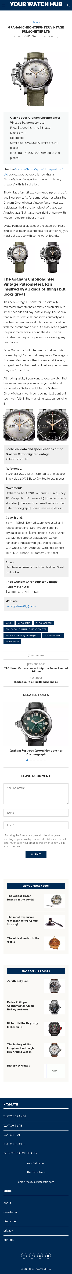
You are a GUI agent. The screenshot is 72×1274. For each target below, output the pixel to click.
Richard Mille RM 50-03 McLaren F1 (22, 1025)
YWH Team (32, 36)
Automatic (24, 623)
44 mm (9, 623)
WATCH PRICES (13, 1144)
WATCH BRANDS (14, 1116)
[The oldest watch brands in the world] (54, 901)
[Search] (68, 5)
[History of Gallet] (54, 1071)
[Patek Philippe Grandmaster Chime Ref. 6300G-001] (54, 1007)
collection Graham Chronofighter (26, 629)
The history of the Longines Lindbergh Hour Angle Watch (20, 1048)
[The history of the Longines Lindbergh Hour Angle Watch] (54, 1050)
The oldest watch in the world (23, 940)
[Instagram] (32, 1256)
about (7, 1203)
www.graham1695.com (21, 606)
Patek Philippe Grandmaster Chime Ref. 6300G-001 (21, 1006)
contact (8, 1239)
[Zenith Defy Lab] (54, 986)
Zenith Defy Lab (17, 981)
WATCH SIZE (12, 1135)
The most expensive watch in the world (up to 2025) (22, 921)
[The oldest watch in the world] (54, 943)
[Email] (48, 1256)
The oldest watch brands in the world (20, 897)
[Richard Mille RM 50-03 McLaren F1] (54, 1029)
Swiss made (12, 641)
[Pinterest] (40, 1256)
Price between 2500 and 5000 (22, 635)
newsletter (10, 1212)
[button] (6, 732)
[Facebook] (24, 1256)
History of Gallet (18, 1065)
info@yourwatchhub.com (40, 1181)
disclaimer (10, 1221)
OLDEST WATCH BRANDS (20, 1153)
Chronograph (44, 623)
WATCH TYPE (12, 1125)
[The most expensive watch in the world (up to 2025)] (54, 922)
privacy (8, 1230)
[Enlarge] (31, 246)
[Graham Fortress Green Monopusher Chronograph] (36, 724)
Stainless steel (53, 635)
